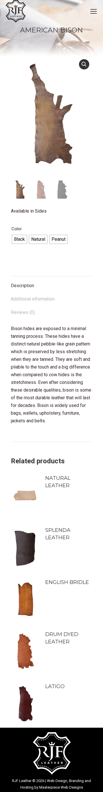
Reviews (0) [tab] (23, 312)
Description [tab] (22, 285)
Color (16, 228)
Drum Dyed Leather (61, 638)
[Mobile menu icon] (93, 11)
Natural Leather (57, 482)
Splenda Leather (57, 534)
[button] (84, 64)
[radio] (19, 239)
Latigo (55, 686)
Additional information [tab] (33, 299)
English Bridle (67, 582)
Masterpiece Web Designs (61, 787)
